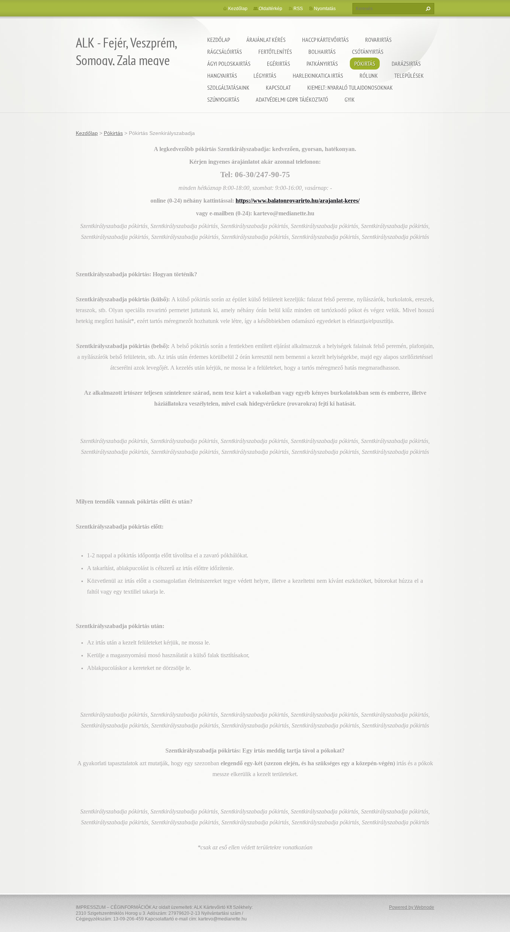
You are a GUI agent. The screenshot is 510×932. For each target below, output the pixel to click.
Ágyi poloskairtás (229, 63)
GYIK (350, 99)
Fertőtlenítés (275, 51)
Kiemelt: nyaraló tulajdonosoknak (350, 87)
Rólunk (369, 75)
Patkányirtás (322, 63)
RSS (298, 8)
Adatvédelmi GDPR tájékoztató (292, 99)
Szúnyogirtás (223, 99)
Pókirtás (364, 63)
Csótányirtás (367, 51)
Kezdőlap (218, 39)
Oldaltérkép (270, 8)
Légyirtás (265, 75)
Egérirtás (278, 63)
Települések (409, 75)
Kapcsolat (278, 87)
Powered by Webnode (411, 907)
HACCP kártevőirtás (325, 39)
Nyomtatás (325, 8)
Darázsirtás (406, 63)
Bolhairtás (322, 51)
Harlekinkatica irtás (318, 75)
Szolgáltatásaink (228, 87)
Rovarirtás (378, 39)
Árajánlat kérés (266, 39)
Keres (427, 8)
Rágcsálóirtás (224, 51)
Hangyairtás (222, 75)
